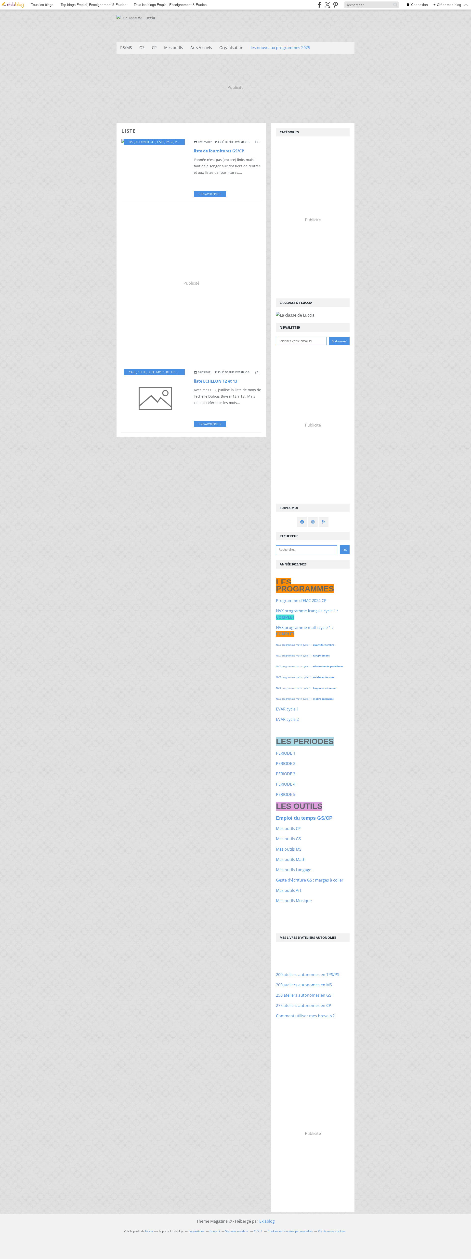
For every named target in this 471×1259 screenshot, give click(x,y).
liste (160, 142)
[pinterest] (335, 5)
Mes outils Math (290, 859)
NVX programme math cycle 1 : (305, 644)
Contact (214, 1231)
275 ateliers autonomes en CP (303, 1005)
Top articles (196, 1231)
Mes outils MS (288, 849)
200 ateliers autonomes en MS (304, 985)
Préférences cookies (332, 1231)
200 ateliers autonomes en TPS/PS (307, 974)
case (132, 372)
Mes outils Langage (293, 869)
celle (142, 372)
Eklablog (267, 1221)
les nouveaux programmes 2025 (280, 47)
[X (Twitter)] (327, 5)
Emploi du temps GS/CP (304, 818)
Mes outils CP (288, 828)
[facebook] (319, 5)
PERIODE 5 (285, 794)
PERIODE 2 (285, 763)
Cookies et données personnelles (290, 1231)
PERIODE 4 (285, 784)
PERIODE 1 (285, 753)
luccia (149, 1231)
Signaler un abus (237, 1231)
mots (160, 372)
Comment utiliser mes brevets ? (305, 1015)
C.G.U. (258, 1231)
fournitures (146, 142)
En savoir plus (210, 194)
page (169, 142)
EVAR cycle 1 (287, 709)
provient (182, 142)
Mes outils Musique (294, 900)
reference (174, 372)
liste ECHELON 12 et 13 (215, 381)
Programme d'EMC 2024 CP (301, 600)
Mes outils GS (288, 839)
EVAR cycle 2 (287, 719)
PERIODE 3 (285, 774)
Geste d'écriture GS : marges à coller (309, 880)
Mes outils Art (288, 890)
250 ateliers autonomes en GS (303, 995)
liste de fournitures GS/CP (219, 151)
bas (131, 142)
